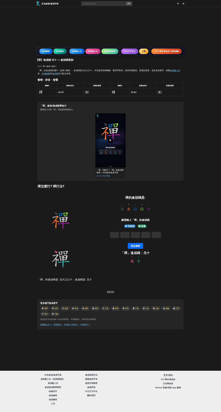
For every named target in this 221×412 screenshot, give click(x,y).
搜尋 (129, 3)
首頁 (39, 66)
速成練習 (60, 51)
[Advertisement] (110, 27)
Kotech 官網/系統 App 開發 (168, 387)
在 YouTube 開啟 (103, 176)
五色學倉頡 (168, 383)
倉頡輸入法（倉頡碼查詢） (53, 379)
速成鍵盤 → (58, 324)
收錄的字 (53, 391)
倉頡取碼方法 (91, 375)
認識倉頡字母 (91, 379)
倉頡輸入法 (77, 51)
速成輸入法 (93, 51)
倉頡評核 (91, 387)
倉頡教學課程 (110, 51)
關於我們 (91, 395)
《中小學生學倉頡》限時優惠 (166, 51)
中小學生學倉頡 (168, 379)
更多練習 (135, 246)
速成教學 (56, 73)
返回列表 (110, 292)
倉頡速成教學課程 (53, 387)
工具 (144, 51)
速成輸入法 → (46, 324)
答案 (143, 226)
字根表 (131, 226)
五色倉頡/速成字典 (53, 375)
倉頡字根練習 (91, 383)
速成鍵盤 (46, 73)
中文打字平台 (129, 51)
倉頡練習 (46, 51)
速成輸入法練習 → (71, 324)
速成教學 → (85, 324)
